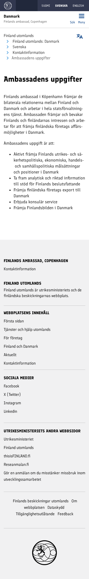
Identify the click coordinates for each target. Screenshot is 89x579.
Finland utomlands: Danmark (35, 41)
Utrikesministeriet (18, 439)
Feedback (65, 513)
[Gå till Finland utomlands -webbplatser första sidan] (8, 5)
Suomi (46, 5)
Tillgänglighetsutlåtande (35, 513)
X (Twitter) (12, 394)
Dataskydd (55, 507)
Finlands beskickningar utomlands (40, 501)
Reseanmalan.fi (16, 464)
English (78, 5)
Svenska (19, 46)
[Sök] (72, 16)
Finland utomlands (19, 35)
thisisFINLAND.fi (17, 456)
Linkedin (10, 411)
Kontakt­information (28, 52)
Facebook (11, 386)
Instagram (12, 403)
